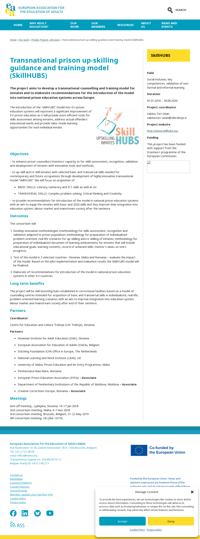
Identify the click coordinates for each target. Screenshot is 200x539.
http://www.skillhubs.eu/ (162, 131)
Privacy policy (154, 529)
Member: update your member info (31, 494)
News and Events (169, 24)
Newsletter (16, 479)
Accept (122, 521)
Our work (74, 24)
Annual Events (18, 490)
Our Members (98, 24)
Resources (125, 25)
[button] (192, 492)
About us (146, 24)
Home (18, 25)
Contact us (16, 475)
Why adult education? (38, 24)
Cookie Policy (137, 529)
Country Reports (19, 486)
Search (180, 10)
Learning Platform (21, 483)
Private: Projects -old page (45, 40)
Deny (171, 521)
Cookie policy (18, 498)
